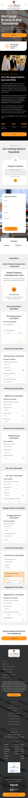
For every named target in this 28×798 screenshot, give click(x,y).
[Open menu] (2, 5)
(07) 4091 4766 (10, 116)
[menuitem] (14, 662)
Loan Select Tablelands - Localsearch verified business (14, 767)
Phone (6, 212)
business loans (5, 102)
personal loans (21, 100)
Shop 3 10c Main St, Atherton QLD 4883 (14, 737)
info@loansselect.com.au (14, 734)
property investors (15, 169)
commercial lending (16, 102)
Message (6, 218)
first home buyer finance (10, 100)
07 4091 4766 (14, 732)
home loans (23, 97)
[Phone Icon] (26, 5)
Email (5, 206)
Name (5, 200)
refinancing (4, 99)
